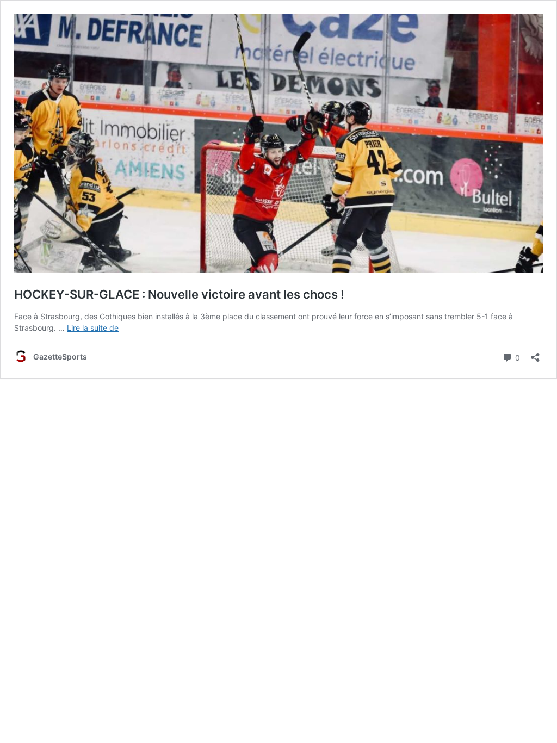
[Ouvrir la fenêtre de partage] (535, 353)
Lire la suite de (93, 327)
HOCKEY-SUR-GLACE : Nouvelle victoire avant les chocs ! (179, 294)
